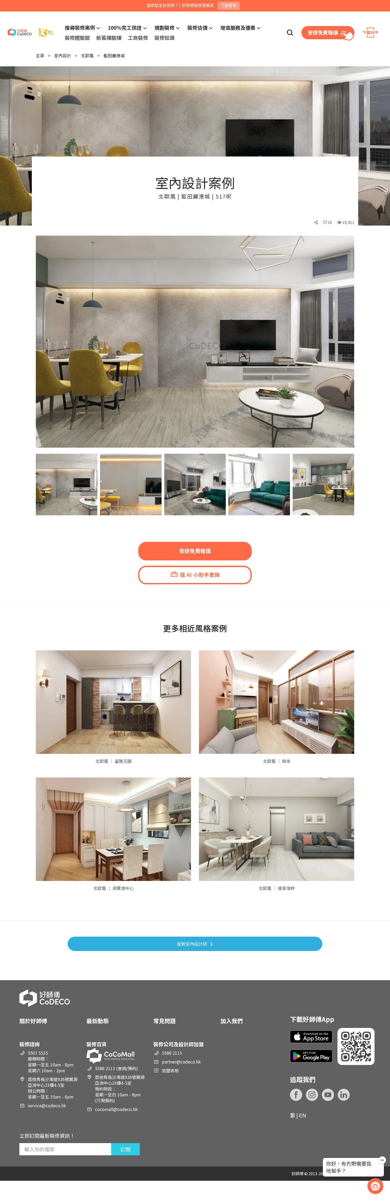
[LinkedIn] (344, 1095)
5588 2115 (172, 1053)
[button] (44, 343)
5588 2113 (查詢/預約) (116, 1068)
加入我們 (231, 1021)
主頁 (40, 55)
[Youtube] (328, 1095)
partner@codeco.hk (181, 1061)
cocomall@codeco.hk (116, 1109)
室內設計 (62, 55)
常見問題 (164, 1021)
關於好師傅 (33, 1021)
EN (302, 1115)
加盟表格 (170, 1070)
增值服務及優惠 (237, 27)
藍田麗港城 (114, 55)
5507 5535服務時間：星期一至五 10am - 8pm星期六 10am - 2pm (51, 1062)
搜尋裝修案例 (80, 27)
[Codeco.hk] (31, 32)
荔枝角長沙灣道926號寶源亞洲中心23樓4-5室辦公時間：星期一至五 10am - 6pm (52, 1088)
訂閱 (125, 1149)
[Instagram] (312, 1095)
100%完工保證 (125, 27)
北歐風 (87, 55)
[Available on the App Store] (311, 1037)
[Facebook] (296, 1095)
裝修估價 (197, 27)
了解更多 (229, 5)
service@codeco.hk (47, 1105)
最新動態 (97, 1021)
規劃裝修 (164, 27)
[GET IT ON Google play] (311, 1056)
